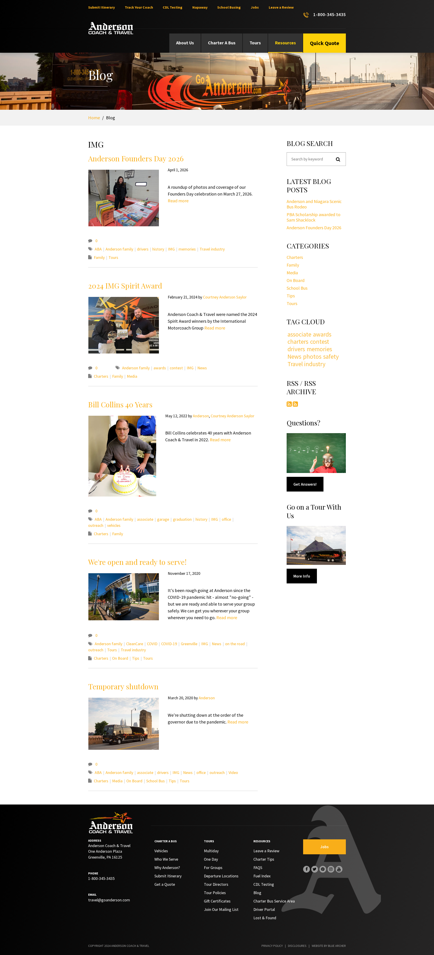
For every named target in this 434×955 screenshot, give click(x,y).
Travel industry (212, 249)
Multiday (211, 850)
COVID (152, 643)
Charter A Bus (222, 42)
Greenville (189, 643)
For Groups (213, 867)
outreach (95, 525)
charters (298, 341)
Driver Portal (264, 909)
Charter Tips (263, 859)
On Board (120, 658)
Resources (285, 42)
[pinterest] (322, 869)
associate (145, 519)
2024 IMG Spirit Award (125, 285)
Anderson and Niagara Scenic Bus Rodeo (314, 204)
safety (331, 356)
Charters (101, 376)
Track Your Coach (139, 7)
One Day (211, 859)
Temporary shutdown (123, 686)
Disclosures (297, 946)
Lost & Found (264, 917)
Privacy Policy (272, 946)
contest (176, 367)
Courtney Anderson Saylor (225, 297)
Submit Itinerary (101, 7)
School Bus (155, 780)
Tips (135, 658)
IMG (171, 249)
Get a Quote (164, 884)
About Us (185, 42)
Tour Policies (215, 892)
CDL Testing (172, 7)
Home (94, 117)
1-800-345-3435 (329, 14)
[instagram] (331, 869)
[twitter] (314, 869)
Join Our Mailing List (221, 909)
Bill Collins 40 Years (120, 404)
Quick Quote (324, 43)
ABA (98, 249)
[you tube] (339, 869)
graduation (182, 519)
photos (312, 356)
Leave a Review (281, 7)
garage (163, 519)
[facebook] (306, 869)
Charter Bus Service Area (274, 901)
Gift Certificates (217, 901)
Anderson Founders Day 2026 (136, 158)
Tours (255, 42)
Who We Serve (166, 859)
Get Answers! (305, 484)
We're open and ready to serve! (137, 562)
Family (99, 257)
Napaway (200, 7)
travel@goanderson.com (109, 899)
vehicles (113, 525)
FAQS (257, 867)
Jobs (255, 7)
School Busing (229, 7)
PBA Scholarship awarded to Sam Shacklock (313, 217)
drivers (143, 249)
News (202, 367)
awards (159, 367)
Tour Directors (216, 884)
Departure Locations (221, 876)
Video (233, 772)
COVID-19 (169, 643)
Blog (257, 892)
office (226, 519)
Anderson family (119, 249)
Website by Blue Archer (329, 946)
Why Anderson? (167, 867)
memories (187, 249)
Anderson (201, 415)
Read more (178, 200)
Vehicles (161, 850)
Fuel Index (262, 876)
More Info (301, 576)
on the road (235, 643)
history (158, 249)
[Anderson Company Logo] (110, 28)
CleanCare (134, 643)
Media (132, 376)
